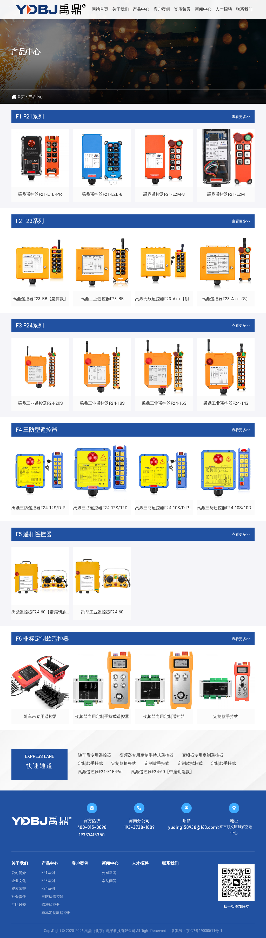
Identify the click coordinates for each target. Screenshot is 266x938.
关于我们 (120, 9)
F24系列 (48, 888)
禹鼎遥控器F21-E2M (226, 194)
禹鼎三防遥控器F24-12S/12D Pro (104, 507)
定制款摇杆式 (123, 763)
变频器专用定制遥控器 (164, 716)
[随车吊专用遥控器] (40, 680)
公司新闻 (109, 873)
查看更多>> (241, 117)
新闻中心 (203, 9)
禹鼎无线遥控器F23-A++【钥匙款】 (168, 298)
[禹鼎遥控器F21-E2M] (226, 158)
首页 (21, 97)
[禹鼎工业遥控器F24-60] (102, 576)
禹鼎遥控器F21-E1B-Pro (40, 194)
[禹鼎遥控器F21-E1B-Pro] (40, 158)
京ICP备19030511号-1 (204, 931)
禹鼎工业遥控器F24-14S (225, 403)
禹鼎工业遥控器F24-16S (164, 403)
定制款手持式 (225, 716)
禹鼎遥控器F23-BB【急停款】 (40, 298)
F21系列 (48, 873)
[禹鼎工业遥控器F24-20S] (40, 367)
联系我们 (244, 9)
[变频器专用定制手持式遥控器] (102, 680)
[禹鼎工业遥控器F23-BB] (102, 262)
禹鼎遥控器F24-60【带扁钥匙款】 (43, 612)
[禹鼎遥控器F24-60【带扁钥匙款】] (40, 576)
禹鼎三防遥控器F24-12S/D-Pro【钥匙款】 (50, 507)
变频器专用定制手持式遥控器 (102, 716)
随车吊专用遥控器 (40, 716)
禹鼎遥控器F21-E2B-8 (102, 194)
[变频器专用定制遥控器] (164, 680)
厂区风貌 (18, 904)
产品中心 (141, 9)
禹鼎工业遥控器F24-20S (40, 403)
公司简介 (18, 873)
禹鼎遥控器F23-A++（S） (226, 298)
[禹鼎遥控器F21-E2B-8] (102, 158)
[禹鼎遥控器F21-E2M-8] (164, 158)
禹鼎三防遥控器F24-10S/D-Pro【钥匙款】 (174, 507)
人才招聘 (223, 9)
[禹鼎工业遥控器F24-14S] (226, 367)
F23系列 (48, 881)
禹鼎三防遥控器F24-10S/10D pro (227, 507)
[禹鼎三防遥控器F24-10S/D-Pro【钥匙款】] (164, 471)
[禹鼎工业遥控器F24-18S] (102, 367)
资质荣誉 (182, 9)
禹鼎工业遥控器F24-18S (102, 403)
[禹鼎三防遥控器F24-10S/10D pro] (226, 471)
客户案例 (162, 9)
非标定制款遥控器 (56, 913)
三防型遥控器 (52, 896)
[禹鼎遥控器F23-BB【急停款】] (40, 262)
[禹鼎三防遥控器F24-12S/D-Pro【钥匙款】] (40, 471)
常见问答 (109, 881)
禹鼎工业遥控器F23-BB (102, 298)
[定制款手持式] (226, 680)
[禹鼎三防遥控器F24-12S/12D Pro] (102, 471)
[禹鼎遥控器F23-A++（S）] (226, 262)
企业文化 (18, 881)
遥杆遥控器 (51, 904)
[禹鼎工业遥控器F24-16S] (164, 367)
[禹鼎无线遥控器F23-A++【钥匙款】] (164, 262)
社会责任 (18, 896)
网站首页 (100, 9)
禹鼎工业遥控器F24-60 (102, 612)
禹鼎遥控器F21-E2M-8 (164, 194)
